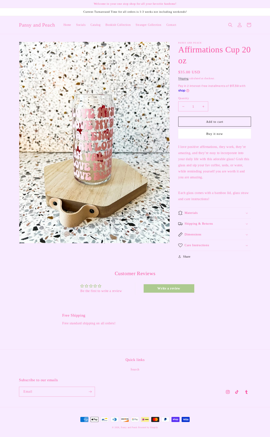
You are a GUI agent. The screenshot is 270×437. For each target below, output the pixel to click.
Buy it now (214, 133)
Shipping (183, 78)
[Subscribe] (90, 392)
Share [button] (186, 256)
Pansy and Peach (129, 427)
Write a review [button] (168, 288)
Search (135, 369)
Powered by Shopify (148, 427)
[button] (230, 25)
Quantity (183, 98)
